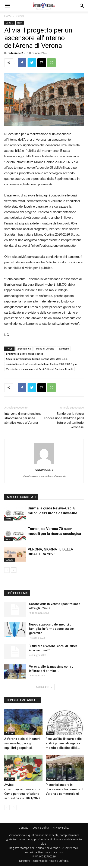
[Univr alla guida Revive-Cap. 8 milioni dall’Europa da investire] (15, 513)
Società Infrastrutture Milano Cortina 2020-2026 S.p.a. (37, 358)
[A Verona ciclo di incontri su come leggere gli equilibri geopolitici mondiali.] (23, 722)
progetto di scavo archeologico (24, 353)
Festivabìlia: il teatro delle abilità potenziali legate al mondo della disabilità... (64, 743)
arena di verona (44, 348)
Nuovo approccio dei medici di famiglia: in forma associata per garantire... (51, 629)
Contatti (23, 827)
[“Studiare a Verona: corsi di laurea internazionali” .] (15, 651)
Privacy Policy (61, 827)
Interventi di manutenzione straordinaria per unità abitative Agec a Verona (22, 418)
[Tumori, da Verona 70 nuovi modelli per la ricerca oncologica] (15, 533)
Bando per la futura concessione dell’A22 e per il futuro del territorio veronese (64, 420)
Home (8, 16)
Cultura (20, 16)
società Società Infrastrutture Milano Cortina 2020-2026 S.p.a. (41, 364)
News (19, 22)
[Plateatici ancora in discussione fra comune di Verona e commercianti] (65, 768)
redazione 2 (15, 53)
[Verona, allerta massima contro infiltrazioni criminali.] (15, 671)
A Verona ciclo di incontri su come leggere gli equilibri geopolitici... (22, 743)
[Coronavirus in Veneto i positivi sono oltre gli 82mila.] (15, 609)
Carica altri (42, 687)
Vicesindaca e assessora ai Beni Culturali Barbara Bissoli (39, 369)
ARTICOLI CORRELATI (21, 497)
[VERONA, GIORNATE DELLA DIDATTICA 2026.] (15, 554)
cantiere (64, 348)
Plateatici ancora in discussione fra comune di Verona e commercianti (65, 789)
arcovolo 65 (24, 348)
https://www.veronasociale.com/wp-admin (44, 476)
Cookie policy (40, 827)
